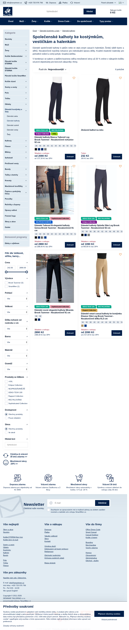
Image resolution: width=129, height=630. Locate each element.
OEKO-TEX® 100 (15, 392)
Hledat (90, 11)
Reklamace (48, 552)
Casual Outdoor (92, 535)
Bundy (5, 555)
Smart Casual (91, 532)
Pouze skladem (14, 418)
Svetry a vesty (8, 545)
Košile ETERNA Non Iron (13, 537)
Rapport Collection (15, 396)
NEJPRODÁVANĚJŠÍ (16, 389)
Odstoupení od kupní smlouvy (56, 549)
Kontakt (47, 541)
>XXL (10, 381)
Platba (47, 532)
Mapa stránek (49, 563)
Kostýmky (7, 550)
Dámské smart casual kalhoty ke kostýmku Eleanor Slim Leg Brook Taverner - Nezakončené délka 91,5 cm (101, 316)
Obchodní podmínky (52, 555)
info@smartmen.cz (16, 583)
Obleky (6, 547)
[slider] (6, 272)
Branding (89, 542)
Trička (5, 563)
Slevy (46, 539)
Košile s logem (91, 537)
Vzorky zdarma (92, 548)
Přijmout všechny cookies (109, 614)
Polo (5, 560)
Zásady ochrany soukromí (13, 626)
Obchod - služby (92, 561)
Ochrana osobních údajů (54, 558)
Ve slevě (11, 432)
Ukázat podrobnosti (109, 619)
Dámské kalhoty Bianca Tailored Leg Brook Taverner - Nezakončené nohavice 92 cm (54, 139)
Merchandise (91, 545)
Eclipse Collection (15, 385)
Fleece (6, 566)
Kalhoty (6, 553)
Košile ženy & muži (10, 540)
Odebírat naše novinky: (34, 508)
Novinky (6, 532)
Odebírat (102, 503)
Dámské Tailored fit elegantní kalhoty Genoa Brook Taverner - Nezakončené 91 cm (54, 228)
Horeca (88, 553)
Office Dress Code (93, 530)
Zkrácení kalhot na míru (92, 130)
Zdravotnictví (91, 555)
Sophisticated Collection (17, 403)
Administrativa (91, 558)
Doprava (47, 530)
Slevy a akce (8, 530)
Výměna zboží (50, 546)
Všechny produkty (15, 414)
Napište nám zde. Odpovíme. (14, 578)
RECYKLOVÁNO (15, 400)
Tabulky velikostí (50, 536)
